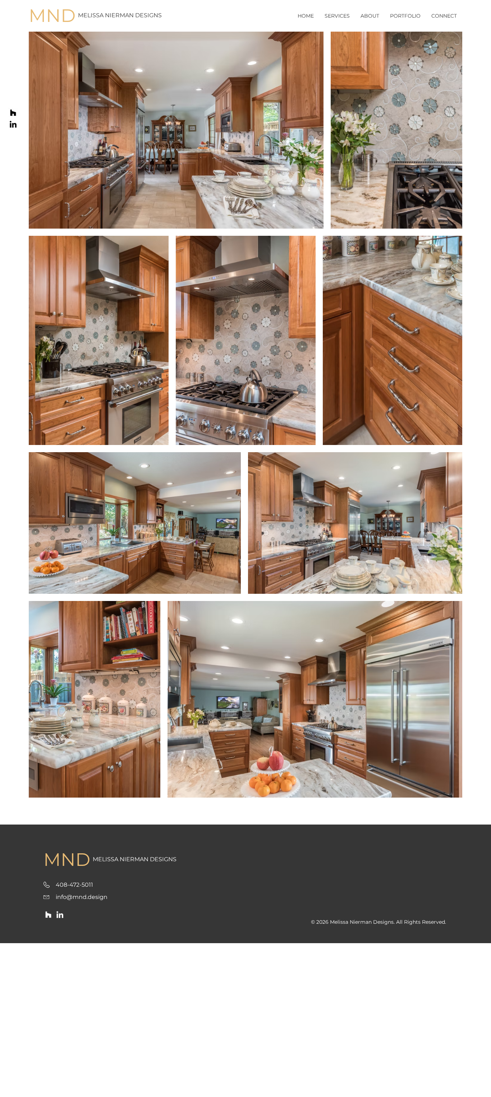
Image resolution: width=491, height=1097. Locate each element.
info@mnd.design (81, 897)
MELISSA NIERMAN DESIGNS (120, 15)
